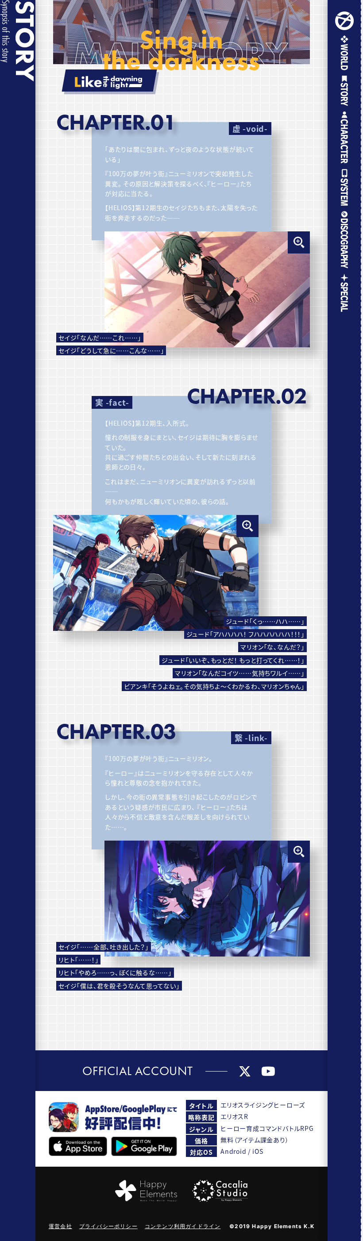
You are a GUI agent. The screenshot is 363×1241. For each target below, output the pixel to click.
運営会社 (60, 1226)
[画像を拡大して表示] (207, 289)
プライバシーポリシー (108, 1226)
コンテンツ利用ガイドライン (183, 1226)
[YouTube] (268, 1071)
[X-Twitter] (245, 1071)
